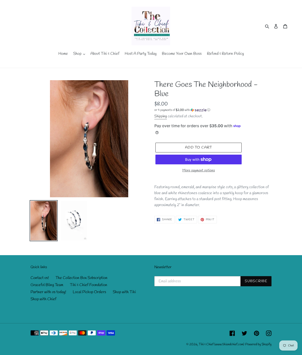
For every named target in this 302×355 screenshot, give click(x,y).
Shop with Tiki (124, 292)
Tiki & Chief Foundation (88, 285)
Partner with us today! (48, 292)
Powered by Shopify (258, 344)
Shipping (160, 116)
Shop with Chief (43, 299)
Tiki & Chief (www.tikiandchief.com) (221, 344)
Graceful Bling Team (47, 285)
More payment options (198, 170)
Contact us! (40, 278)
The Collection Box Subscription (81, 278)
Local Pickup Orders (89, 292)
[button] (182, 110)
